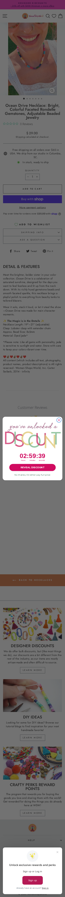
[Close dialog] (59, 420)
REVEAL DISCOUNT (32, 467)
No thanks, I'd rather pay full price (32, 475)
